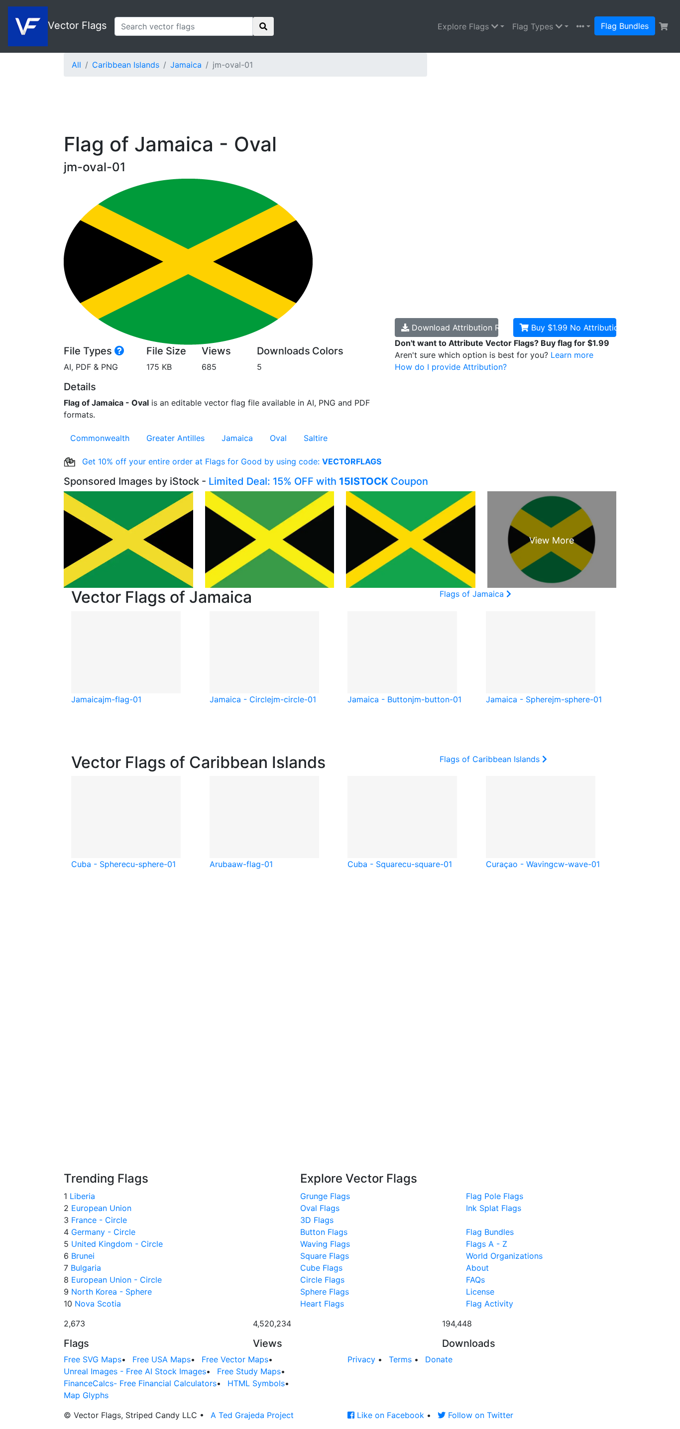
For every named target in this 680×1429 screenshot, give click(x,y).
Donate (439, 1359)
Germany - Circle (102, 1232)
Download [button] (453, 327)
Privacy (361, 1359)
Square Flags (324, 1256)
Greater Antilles (175, 438)
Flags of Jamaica (473, 594)
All (76, 65)
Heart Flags (322, 1304)
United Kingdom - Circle (116, 1244)
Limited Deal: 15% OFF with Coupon (318, 481)
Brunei (82, 1256)
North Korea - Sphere (110, 1292)
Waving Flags (325, 1244)
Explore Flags (464, 26)
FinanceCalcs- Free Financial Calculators (140, 1383)
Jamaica (186, 65)
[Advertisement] (305, 107)
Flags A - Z (486, 1244)
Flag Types (534, 26)
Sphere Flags (324, 1292)
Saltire (316, 438)
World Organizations (504, 1256)
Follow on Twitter (479, 1415)
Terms (400, 1359)
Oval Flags (320, 1208)
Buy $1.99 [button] (573, 327)
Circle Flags (322, 1280)
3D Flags (317, 1220)
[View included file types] (119, 351)
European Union (100, 1208)
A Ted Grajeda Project (252, 1415)
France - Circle (98, 1220)
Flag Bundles (625, 26)
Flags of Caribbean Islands (491, 759)
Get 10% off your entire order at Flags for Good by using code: (230, 461)
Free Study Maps (249, 1371)
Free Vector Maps (235, 1359)
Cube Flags (321, 1268)
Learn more (572, 355)
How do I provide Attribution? (451, 367)
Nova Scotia (96, 1304)
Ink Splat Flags (493, 1208)
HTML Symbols (256, 1383)
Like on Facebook (389, 1415)
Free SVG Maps (92, 1359)
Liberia (81, 1196)
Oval (278, 438)
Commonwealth (99, 438)
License (480, 1292)
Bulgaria (84, 1268)
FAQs (475, 1280)
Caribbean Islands (125, 65)
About (477, 1268)
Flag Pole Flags (494, 1196)
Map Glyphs (86, 1395)
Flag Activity (489, 1304)
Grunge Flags (325, 1196)
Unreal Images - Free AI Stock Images (135, 1371)
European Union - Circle (115, 1280)
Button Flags (323, 1232)
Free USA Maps (161, 1359)
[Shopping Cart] (663, 26)
